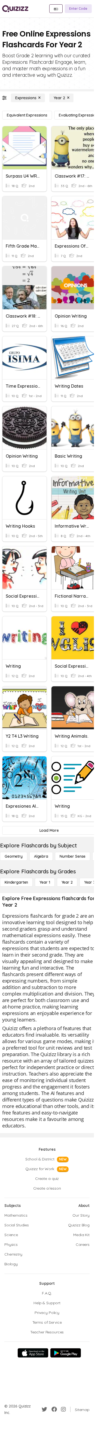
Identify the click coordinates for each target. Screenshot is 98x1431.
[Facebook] (54, 1409)
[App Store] (33, 1352)
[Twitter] (44, 1409)
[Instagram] (63, 1409)
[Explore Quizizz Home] (15, 8)
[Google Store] (65, 1352)
